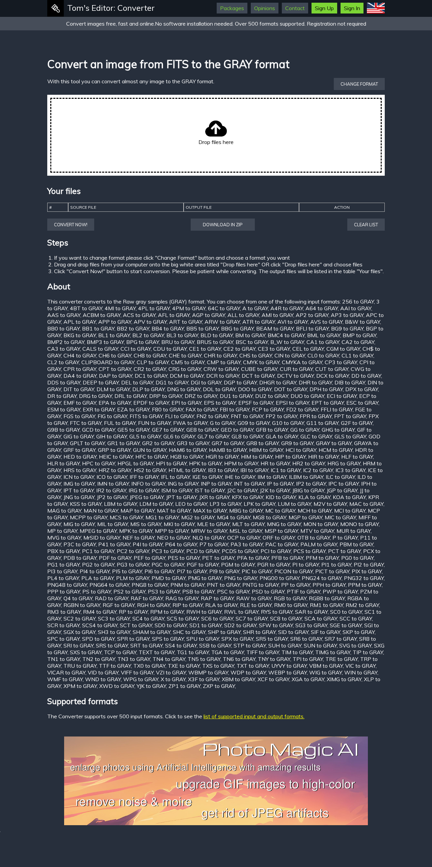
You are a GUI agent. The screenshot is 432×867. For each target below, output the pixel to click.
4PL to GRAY (154, 308)
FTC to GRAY (86, 423)
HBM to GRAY (266, 449)
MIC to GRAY (340, 517)
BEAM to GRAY (275, 328)
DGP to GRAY (240, 382)
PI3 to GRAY (62, 571)
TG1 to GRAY (193, 652)
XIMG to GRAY (344, 679)
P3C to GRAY (79, 544)
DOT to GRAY (290, 389)
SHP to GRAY (224, 632)
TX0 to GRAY (149, 665)
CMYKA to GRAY (302, 362)
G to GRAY (222, 423)
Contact (295, 8)
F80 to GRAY (167, 409)
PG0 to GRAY (357, 557)
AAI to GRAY (355, 308)
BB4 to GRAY (168, 328)
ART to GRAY (185, 321)
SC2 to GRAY (79, 618)
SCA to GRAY (320, 618)
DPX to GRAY (361, 389)
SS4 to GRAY (181, 645)
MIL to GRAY (112, 524)
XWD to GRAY (116, 686)
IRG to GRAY (144, 490)
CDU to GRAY (170, 348)
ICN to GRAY (78, 476)
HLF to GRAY (357, 456)
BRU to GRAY (177, 342)
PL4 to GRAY (63, 578)
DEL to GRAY (137, 382)
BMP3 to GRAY (105, 342)
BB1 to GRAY (98, 328)
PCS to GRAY (309, 551)
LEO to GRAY (191, 503)
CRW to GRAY (221, 369)
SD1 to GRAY (205, 625)
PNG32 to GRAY (364, 578)
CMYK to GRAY (261, 362)
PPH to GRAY (329, 584)
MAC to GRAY (366, 503)
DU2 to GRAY (271, 396)
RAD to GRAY (111, 598)
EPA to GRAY (115, 402)
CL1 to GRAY (357, 355)
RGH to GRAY (153, 605)
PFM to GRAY (322, 557)
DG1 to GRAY (172, 382)
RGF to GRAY (119, 605)
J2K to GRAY (275, 490)
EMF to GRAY (79, 402)
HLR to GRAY (63, 463)
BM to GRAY (250, 335)
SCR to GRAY (63, 625)
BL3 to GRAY (182, 335)
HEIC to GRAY (116, 456)
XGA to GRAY (308, 679)
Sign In (352, 8)
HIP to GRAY (290, 456)
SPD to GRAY (98, 638)
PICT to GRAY (332, 571)
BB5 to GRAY (202, 328)
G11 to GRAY (322, 423)
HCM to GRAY (336, 449)
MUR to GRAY (353, 530)
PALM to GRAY (318, 544)
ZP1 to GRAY (184, 686)
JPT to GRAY (181, 497)
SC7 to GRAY (252, 618)
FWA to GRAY (190, 423)
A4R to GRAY (286, 308)
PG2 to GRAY (98, 564)
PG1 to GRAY (63, 564)
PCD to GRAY (202, 551)
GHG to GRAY (338, 429)
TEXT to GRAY (156, 652)
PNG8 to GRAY (150, 584)
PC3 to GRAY (168, 551)
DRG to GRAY (95, 396)
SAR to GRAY (311, 611)
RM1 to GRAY (326, 605)
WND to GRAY (103, 679)
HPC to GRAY (98, 463)
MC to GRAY (280, 510)
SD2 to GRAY (240, 625)
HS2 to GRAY (150, 470)
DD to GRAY (366, 375)
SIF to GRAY (325, 632)
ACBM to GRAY (101, 315)
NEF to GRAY (139, 537)
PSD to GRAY (268, 591)
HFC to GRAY (151, 456)
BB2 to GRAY (133, 328)
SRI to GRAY (78, 645)
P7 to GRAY (213, 544)
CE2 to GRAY (239, 348)
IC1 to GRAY (286, 470)
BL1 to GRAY (114, 335)
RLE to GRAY (256, 605)
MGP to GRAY (305, 517)
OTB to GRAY (313, 537)
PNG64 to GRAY (109, 584)
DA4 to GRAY (80, 375)
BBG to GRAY (237, 328)
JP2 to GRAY (112, 497)
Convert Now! (70, 224)
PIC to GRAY (257, 571)
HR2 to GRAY (308, 463)
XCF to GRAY (273, 679)
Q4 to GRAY (77, 598)
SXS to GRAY (86, 652)
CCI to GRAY (135, 348)
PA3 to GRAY (247, 544)
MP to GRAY (62, 530)
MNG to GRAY (284, 524)
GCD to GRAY (98, 429)
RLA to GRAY (221, 605)
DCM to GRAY (187, 375)
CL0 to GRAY (323, 355)
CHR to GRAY (220, 355)
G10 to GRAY (288, 423)
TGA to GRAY (227, 652)
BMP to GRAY (359, 335)
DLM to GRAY (113, 389)
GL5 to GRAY (145, 436)
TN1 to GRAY (63, 659)
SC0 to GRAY (346, 611)
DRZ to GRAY (201, 396)
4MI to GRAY (120, 308)
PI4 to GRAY (95, 571)
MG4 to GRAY (233, 517)
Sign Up (324, 8)
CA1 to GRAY (322, 342)
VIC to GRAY (360, 665)
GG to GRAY (304, 429)
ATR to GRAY (258, 321)
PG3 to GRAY (133, 564)
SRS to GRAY (112, 645)
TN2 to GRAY (98, 659)
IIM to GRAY (272, 476)
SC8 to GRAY (286, 618)
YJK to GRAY (151, 686)
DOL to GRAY (219, 389)
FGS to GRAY (79, 416)
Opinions (264, 8)
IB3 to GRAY (223, 470)
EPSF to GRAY (255, 402)
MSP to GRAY (281, 530)
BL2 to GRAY (148, 335)
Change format (359, 84)
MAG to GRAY (64, 510)
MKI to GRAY (179, 524)
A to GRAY (255, 308)
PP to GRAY (295, 584)
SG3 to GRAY (311, 625)
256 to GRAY (358, 301)
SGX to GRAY (79, 632)
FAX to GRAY (201, 409)
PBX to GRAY (63, 551)
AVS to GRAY (326, 321)
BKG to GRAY (79, 335)
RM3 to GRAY (64, 611)
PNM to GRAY (187, 584)
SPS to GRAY (168, 638)
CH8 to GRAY (150, 355)
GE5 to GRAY (133, 429)
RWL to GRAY (241, 611)
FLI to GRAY (179, 416)
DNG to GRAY (183, 389)
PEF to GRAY (149, 557)
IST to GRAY (210, 490)
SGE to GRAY (346, 625)
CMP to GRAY (224, 362)
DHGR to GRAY (277, 382)
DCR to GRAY (222, 375)
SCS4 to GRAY (99, 625)
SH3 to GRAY (114, 632)
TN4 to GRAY (169, 659)
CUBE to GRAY (259, 369)
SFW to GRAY (276, 625)
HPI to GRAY (171, 463)
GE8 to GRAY (202, 429)
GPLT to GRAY (87, 443)
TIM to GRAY (297, 652)
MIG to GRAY (79, 524)
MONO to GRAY (359, 524)
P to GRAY (345, 537)
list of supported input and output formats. (254, 716)
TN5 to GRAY (204, 659)
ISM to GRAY (176, 490)
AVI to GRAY (292, 321)
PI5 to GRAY (127, 571)
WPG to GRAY (140, 679)
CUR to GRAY (296, 369)
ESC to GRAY (362, 402)
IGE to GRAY (207, 476)
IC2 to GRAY (318, 470)
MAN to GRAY (101, 510)
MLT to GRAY (248, 524)
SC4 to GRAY (148, 618)
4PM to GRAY (189, 308)
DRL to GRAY (130, 396)
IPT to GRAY (78, 490)
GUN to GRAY (149, 449)
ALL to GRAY (243, 315)
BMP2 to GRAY (65, 342)
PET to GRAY (218, 557)
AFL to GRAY (174, 315)
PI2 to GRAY (369, 564)
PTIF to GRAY (303, 591)
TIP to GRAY (368, 652)
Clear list (366, 224)
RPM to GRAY (167, 611)
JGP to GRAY (342, 490)
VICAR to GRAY (66, 672)
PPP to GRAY (63, 591)
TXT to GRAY (253, 665)
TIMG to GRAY (332, 652)
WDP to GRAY (248, 672)
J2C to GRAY (242, 490)
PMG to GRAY (205, 578)
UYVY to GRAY (289, 665)
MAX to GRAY (210, 510)
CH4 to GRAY (79, 355)
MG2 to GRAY (198, 517)
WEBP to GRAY (287, 672)
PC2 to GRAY (133, 551)
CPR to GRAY (79, 369)
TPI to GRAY (308, 659)
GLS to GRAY (350, 436)
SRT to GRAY (146, 645)
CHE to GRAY (185, 355)
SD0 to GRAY (171, 625)
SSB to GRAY (215, 645)
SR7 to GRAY (341, 638)
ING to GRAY (183, 483)
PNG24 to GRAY (322, 578)
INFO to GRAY (148, 483)
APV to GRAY (150, 321)
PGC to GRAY (168, 564)
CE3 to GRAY (274, 348)
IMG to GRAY (79, 483)
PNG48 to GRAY (67, 584)
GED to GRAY (237, 429)
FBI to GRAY (234, 409)
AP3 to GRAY (347, 315)
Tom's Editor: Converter (111, 8)
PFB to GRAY (287, 557)
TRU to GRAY (80, 665)
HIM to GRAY (257, 456)
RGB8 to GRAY (327, 598)
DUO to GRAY (307, 396)
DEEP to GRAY (101, 382)
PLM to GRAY (132, 578)
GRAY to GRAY (334, 443)
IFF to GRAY (144, 476)
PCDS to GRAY (240, 551)
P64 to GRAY (181, 544)
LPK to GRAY (259, 503)
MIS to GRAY (145, 524)
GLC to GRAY (316, 436)
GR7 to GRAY (228, 443)
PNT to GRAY (223, 584)
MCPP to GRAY (88, 517)
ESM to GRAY (63, 409)
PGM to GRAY (238, 564)
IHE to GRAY (240, 476)
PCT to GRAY (344, 551)
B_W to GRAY (287, 342)
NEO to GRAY (173, 537)
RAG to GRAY (181, 598)
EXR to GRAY (99, 409)
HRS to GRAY (79, 470)
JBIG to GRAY (308, 490)
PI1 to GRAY (336, 564)
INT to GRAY (249, 483)
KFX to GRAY (247, 497)
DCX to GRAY (332, 375)
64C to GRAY (224, 308)
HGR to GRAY (222, 456)
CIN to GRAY (289, 355)
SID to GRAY (293, 632)
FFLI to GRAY (337, 409)
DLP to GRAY (148, 389)
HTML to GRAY (187, 470)
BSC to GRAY (252, 342)
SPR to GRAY (133, 638)
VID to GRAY (103, 672)
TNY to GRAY (274, 659)
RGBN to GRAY (81, 605)
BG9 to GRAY (347, 328)
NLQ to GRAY (208, 537)
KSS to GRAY (86, 503)
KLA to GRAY (314, 497)
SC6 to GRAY (217, 618)
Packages (232, 8)
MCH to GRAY (315, 510)
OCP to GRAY (243, 537)
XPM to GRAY (80, 686)
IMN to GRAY (113, 483)
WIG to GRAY (325, 672)
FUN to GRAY (154, 423)
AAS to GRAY (63, 315)
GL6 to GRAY (179, 436)
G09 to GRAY (254, 423)
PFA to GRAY (253, 557)
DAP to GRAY (115, 375)
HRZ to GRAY (115, 470)
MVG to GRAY (64, 537)
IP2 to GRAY (311, 483)
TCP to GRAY (120, 652)
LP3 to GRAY (225, 503)
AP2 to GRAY (312, 315)
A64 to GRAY (321, 308)
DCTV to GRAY (295, 375)
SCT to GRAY (136, 625)
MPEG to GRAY (98, 530)
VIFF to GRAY (137, 672)
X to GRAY (173, 679)
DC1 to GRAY (151, 375)
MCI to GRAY (350, 510)
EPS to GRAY (220, 402)
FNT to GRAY (247, 416)
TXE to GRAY (184, 665)
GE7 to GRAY (168, 429)
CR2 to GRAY (150, 369)
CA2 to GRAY (358, 342)
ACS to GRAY (139, 315)
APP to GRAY (114, 321)
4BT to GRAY (86, 308)
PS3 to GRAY (164, 591)
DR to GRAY (62, 396)
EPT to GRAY (328, 402)
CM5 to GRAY (188, 362)
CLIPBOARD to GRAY (107, 362)
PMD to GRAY (169, 578)
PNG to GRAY (240, 578)
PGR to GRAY (273, 564)
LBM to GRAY (120, 503)
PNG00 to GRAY (279, 578)
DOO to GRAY (255, 389)
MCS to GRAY (126, 517)
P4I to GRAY (148, 544)
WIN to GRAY (360, 672)
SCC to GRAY (356, 618)
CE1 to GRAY (205, 348)
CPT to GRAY (115, 369)
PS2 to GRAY (129, 591)
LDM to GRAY (156, 503)
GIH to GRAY (111, 436)
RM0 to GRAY (290, 605)
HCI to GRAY (301, 449)
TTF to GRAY (115, 665)
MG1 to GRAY (162, 517)
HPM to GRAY (241, 463)
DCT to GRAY (258, 375)
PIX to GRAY (367, 571)
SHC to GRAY (189, 632)
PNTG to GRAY (260, 584)
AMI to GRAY (277, 315)
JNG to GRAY (78, 497)
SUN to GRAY (320, 645)
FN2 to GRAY (212, 416)
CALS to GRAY (100, 348)
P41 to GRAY (114, 544)
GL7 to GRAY (213, 436)
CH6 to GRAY (115, 355)
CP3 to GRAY (341, 362)
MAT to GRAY (174, 510)
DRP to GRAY (165, 396)
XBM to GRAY (238, 679)
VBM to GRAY (326, 665)
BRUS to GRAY (215, 342)
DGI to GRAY (206, 382)
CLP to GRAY (153, 362)
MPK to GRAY (136, 530)
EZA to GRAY (133, 409)
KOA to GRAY (349, 497)
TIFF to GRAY (262, 652)
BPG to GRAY (142, 342)
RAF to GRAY (147, 598)
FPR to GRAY (316, 416)
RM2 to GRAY (362, 605)
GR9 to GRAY (297, 443)
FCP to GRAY (268, 409)
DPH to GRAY (326, 389)
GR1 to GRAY (123, 443)
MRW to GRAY (209, 530)
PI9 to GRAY (224, 571)
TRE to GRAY (341, 659)
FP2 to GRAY (281, 416)
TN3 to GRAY (133, 659)
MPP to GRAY (172, 530)
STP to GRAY (250, 645)
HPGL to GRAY (135, 463)
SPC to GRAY (63, 638)
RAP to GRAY (217, 598)
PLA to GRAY (97, 578)
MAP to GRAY (137, 510)
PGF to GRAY (203, 564)
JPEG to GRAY (147, 497)
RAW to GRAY (253, 598)
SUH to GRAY (284, 645)
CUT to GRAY (331, 369)
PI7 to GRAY (192, 571)
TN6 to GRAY (239, 659)
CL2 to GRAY (63, 362)
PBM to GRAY (356, 544)
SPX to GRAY (237, 638)
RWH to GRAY (204, 611)
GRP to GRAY (114, 449)
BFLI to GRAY (312, 328)
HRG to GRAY (343, 463)
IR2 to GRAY (111, 490)
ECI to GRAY (342, 396)
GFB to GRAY (272, 429)
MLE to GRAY (213, 524)
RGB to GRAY (290, 598)
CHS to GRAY (255, 355)
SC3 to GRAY (114, 618)
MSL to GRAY (246, 530)
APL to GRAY (79, 321)
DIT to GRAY (78, 389)
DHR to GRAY (315, 382)
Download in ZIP (223, 224)
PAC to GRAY (281, 544)
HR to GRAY (275, 463)
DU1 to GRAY (236, 396)
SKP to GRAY (359, 632)
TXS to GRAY (218, 665)
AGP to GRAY (208, 315)
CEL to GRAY (308, 348)
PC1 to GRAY (98, 551)
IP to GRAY (280, 483)
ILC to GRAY (340, 476)
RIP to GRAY (187, 605)
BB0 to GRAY (63, 328)
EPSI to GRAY (292, 402)
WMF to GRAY (65, 679)
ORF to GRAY (279, 537)
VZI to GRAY (171, 672)
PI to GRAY (305, 564)
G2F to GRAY (357, 423)
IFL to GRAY (175, 476)
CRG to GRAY (184, 369)
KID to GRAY (281, 497)
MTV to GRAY (317, 530)
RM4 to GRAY (99, 611)
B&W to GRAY (362, 321)
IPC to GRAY (343, 483)
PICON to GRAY (293, 571)
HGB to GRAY (186, 456)
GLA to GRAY (282, 436)
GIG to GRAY (78, 436)
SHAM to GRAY (151, 632)
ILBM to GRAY (306, 476)
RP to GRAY (133, 611)
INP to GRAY (216, 483)
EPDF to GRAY (151, 402)
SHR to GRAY (259, 632)
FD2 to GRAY (302, 409)
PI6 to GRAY (159, 571)
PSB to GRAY (198, 591)
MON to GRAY (320, 524)
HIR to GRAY (323, 456)
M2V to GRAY (330, 503)
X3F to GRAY (203, 679)
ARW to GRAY (222, 321)
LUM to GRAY (294, 503)
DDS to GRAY (63, 382)
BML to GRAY (323, 335)
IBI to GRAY (254, 470)
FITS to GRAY (146, 416)
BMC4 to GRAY (286, 335)
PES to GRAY (184, 557)
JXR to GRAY (214, 497)
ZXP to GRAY (219, 686)
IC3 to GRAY (350, 470)
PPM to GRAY (365, 584)
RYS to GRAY (277, 611)
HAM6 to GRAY (188, 449)
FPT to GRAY (350, 416)
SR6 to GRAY (306, 638)
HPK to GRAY (205, 463)
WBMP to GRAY (208, 672)
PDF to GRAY (115, 557)
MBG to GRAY (246, 510)
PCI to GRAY (276, 551)
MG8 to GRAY (269, 517)
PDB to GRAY (80, 557)
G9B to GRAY (63, 429)
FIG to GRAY (112, 416)
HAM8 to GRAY (228, 449)
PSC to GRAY (233, 591)
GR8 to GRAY (262, 443)
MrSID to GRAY (101, 537)
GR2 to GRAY (158, 443)
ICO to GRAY (112, 476)
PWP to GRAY (340, 591)
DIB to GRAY (349, 382)
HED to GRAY (80, 456)
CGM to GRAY (343, 348)
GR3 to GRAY (193, 443)
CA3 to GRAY (63, 348)
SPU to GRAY (202, 638)
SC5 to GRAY (183, 618)
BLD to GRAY (216, 335)
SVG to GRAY (355, 645)
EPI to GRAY (186, 402)
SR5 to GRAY (272, 638)
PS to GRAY (96, 591)
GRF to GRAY (79, 449)
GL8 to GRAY (247, 436)
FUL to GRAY (120, 423)
